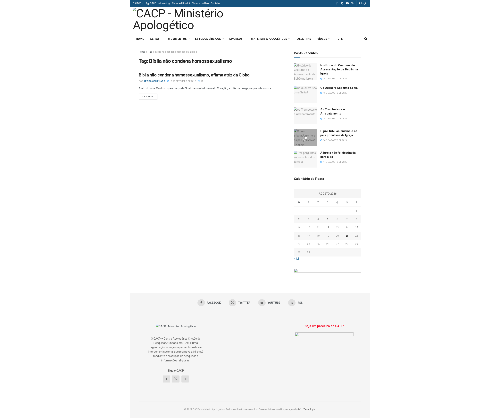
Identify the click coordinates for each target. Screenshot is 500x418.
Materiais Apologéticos (269, 38)
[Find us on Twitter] (341, 3)
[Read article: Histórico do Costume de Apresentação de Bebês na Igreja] (305, 71)
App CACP (151, 3)
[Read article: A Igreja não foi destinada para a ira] (305, 159)
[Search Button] (365, 39)
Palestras (303, 38)
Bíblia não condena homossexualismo (176, 52)
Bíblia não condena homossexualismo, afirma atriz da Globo (194, 75)
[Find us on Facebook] (337, 3)
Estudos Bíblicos (208, 38)
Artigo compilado (154, 81)
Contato (215, 3)
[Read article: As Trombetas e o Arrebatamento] (305, 115)
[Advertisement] (318, 19)
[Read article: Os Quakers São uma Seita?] (305, 94)
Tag (150, 52)
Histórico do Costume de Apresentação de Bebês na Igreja (339, 69)
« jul (296, 258)
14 (347, 227)
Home (140, 38)
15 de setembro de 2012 (182, 81)
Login (364, 3)
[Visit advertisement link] (327, 273)
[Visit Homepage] (187, 20)
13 (201, 81)
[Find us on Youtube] (347, 3)
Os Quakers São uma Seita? (339, 88)
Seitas (155, 38)
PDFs (339, 38)
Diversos (236, 38)
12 (327, 227)
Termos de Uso (200, 3)
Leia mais (149, 96)
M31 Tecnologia (306, 409)
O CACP (137, 3)
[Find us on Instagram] (185, 379)
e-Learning (164, 3)
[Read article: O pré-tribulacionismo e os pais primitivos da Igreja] (305, 137)
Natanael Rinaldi (181, 3)
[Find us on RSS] (352, 3)
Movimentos (177, 38)
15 (356, 227)
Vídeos (322, 38)
